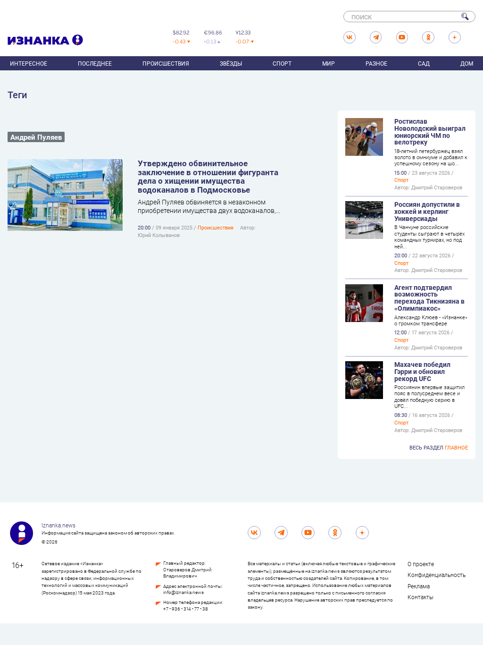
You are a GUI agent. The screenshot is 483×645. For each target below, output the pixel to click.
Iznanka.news (58, 525)
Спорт (282, 63)
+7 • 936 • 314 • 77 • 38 (185, 609)
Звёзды (231, 63)
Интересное (28, 63)
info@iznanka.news (183, 592)
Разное (376, 63)
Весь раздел (438, 447)
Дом (466, 63)
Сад (424, 63)
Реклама (419, 586)
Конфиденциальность (437, 574)
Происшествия (165, 63)
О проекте (421, 564)
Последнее (95, 63)
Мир (328, 63)
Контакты (420, 597)
